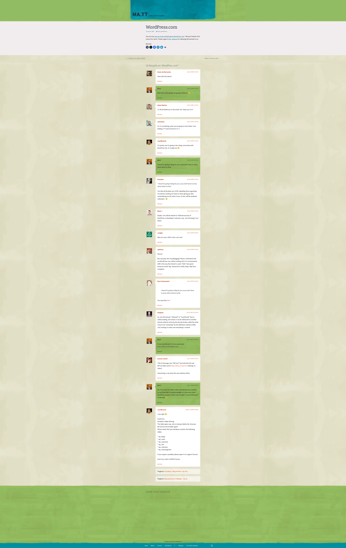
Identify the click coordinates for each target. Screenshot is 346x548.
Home (146, 545)
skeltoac (160, 249)
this (168, 300)
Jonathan (160, 122)
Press (158, 31)
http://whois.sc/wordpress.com (167, 346)
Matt (159, 89)
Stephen (160, 313)
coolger (160, 233)
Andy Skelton (162, 105)
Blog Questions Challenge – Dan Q (175, 479)
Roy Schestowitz (163, 281)
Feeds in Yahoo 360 (212, 58)
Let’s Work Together (192, 545)
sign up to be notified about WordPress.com (169, 36)
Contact (159, 545)
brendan (160, 179)
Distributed (168, 545)
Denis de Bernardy (164, 72)
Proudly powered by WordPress (173, 541)
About (152, 545)
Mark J (159, 211)
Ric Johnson (173, 39)
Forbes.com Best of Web (135, 58)
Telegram (180, 545)
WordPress (164, 31)
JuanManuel (161, 141)
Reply (160, 81)
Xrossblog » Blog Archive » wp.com (176, 471)
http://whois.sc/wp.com (179, 366)
